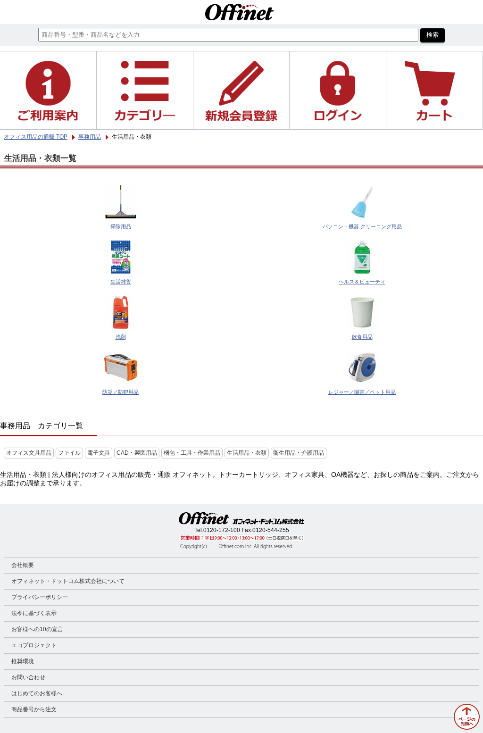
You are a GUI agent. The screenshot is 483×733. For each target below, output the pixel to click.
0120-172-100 (221, 530)
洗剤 (121, 337)
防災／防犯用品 (120, 392)
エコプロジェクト (34, 645)
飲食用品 (362, 337)
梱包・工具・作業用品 (192, 453)
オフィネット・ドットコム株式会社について (68, 581)
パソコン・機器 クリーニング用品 (362, 226)
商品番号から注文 (34, 709)
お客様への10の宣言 (37, 629)
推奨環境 (22, 661)
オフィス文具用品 (28, 453)
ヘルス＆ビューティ (362, 281)
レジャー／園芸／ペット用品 (362, 392)
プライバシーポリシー (39, 597)
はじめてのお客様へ (36, 693)
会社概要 (22, 565)
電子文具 (98, 453)
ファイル (69, 453)
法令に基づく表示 (34, 613)
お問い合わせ (28, 677)
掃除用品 (120, 226)
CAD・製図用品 (137, 453)
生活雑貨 (120, 281)
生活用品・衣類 (246, 453)
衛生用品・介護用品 (298, 453)
